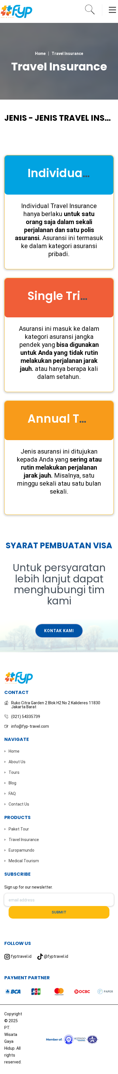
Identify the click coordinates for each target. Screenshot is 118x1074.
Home (40, 54)
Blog (12, 783)
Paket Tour (19, 829)
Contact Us (19, 804)
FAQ (12, 793)
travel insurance (67, 54)
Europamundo (21, 850)
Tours (14, 772)
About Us (17, 761)
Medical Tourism (24, 861)
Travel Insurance (24, 839)
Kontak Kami (59, 630)
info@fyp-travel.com (30, 726)
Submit (59, 912)
